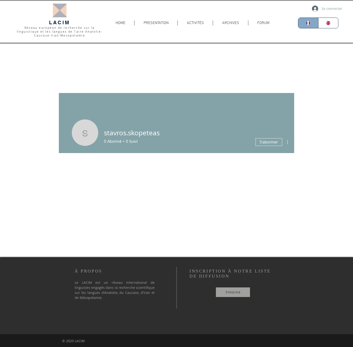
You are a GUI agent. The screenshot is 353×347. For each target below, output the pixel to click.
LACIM (59, 22)
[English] (328, 23)
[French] (308, 23)
